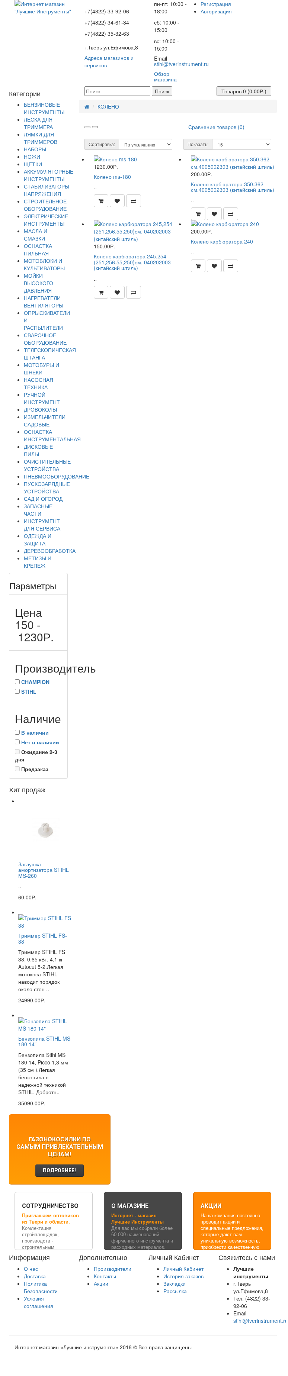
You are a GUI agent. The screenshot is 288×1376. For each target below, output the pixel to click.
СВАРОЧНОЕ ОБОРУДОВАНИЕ (45, 338)
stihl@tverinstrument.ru (181, 64)
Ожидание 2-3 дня (36, 755)
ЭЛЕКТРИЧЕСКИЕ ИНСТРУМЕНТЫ (46, 219)
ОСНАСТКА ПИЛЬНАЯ (38, 249)
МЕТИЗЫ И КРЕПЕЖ (37, 561)
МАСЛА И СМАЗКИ (35, 234)
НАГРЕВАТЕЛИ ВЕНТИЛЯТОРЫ (43, 301)
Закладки (174, 1283)
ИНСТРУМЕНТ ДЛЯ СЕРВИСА (42, 524)
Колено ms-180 (112, 176)
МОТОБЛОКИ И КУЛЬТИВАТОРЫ (44, 264)
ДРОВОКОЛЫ (40, 409)
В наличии (35, 732)
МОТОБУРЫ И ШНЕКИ (41, 368)
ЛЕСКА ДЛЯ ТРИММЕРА (38, 123)
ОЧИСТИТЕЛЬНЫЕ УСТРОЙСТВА (47, 465)
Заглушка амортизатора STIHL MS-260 (43, 869)
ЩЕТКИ (33, 164)
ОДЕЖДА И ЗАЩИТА (37, 539)
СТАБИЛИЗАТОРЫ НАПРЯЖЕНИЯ (46, 190)
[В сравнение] (133, 200)
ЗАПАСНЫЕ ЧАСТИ (38, 509)
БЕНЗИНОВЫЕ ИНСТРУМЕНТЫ (44, 108)
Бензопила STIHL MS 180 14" (44, 1041)
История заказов (183, 1276)
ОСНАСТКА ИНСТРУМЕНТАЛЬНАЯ (52, 435)
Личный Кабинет (183, 1268)
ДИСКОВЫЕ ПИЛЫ (38, 450)
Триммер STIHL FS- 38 (42, 938)
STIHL (28, 691)
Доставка (35, 1276)
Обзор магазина (165, 76)
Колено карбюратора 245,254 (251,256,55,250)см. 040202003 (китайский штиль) (132, 261)
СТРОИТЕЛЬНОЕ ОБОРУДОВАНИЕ (45, 204)
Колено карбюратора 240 (222, 241)
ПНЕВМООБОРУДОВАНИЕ (56, 476)
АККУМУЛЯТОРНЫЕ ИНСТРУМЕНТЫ (48, 175)
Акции (101, 1283)
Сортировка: (102, 144)
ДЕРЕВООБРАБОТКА (50, 550)
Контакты (105, 1276)
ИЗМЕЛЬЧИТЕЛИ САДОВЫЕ (44, 420)
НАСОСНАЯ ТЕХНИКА (38, 383)
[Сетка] (95, 127)
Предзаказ (34, 769)
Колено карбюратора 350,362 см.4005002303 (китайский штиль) (232, 186)
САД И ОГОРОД (43, 498)
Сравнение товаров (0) (216, 126)
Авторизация (216, 11)
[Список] (87, 127)
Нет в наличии (40, 742)
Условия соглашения (38, 1302)
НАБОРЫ (35, 149)
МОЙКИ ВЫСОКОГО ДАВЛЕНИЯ (38, 283)
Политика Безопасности (41, 1287)
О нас (31, 1268)
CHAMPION (35, 682)
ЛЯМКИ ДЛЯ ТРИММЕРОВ (40, 137)
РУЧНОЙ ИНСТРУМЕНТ (42, 398)
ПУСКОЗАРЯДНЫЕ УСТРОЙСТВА (47, 487)
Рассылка (175, 1291)
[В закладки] (117, 200)
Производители (112, 1268)
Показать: (198, 144)
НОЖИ (32, 156)
